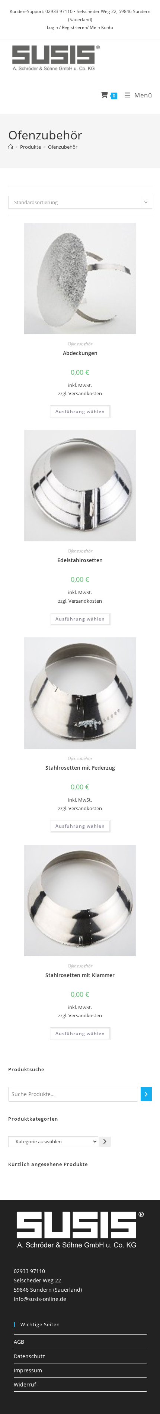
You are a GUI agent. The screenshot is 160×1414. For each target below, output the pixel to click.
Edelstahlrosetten (80, 560)
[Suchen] (146, 1094)
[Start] (10, 147)
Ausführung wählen (80, 411)
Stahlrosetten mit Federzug (80, 767)
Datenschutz (29, 1356)
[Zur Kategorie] (104, 1141)
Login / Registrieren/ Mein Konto (80, 27)
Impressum (28, 1370)
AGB (19, 1341)
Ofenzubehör (62, 147)
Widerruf (25, 1384)
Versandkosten (85, 393)
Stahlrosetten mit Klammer (80, 975)
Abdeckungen (80, 353)
